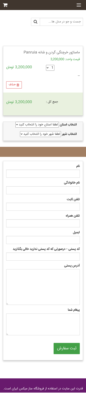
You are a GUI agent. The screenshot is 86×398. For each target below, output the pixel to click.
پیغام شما (74, 310)
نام (78, 166)
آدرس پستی (72, 266)
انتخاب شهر (69, 134)
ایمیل (76, 232)
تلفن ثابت (73, 199)
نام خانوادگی (72, 183)
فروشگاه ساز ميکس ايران (28, 388)
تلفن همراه (73, 216)
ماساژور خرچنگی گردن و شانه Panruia (52, 52)
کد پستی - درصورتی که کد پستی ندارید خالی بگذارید (46, 249)
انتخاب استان (68, 125)
